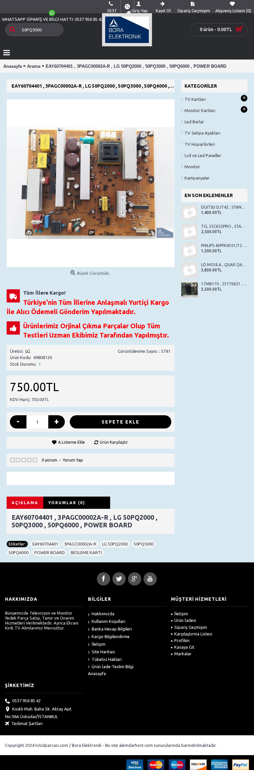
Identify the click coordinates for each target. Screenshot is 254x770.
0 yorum (49, 460)
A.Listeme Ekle (71, 442)
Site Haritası (103, 651)
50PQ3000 (143, 544)
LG (27, 351)
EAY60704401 (45, 544)
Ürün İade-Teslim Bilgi (113, 666)
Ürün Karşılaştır (114, 442)
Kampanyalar (197, 178)
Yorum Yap (73, 460)
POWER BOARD (49, 552)
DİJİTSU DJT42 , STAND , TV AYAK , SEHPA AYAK (224, 207)
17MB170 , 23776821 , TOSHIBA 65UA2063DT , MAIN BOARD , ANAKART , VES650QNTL (224, 284)
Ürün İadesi (185, 620)
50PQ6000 (18, 552)
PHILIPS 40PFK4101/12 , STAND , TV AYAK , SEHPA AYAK (224, 245)
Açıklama (25, 503)
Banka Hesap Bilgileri (112, 629)
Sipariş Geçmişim (190, 627)
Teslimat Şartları (27, 723)
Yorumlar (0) (66, 503)
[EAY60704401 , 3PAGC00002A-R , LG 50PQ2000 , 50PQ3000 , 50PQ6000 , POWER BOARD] (91, 183)
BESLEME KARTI (86, 552)
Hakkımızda (103, 613)
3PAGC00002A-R (80, 544)
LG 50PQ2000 (115, 544)
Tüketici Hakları (107, 659)
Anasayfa (97, 673)
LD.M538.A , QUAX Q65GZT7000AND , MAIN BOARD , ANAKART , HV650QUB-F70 (224, 265)
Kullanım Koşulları (108, 621)
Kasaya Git (184, 647)
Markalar (182, 653)
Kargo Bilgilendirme (111, 636)
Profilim (182, 640)
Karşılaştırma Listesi (193, 633)
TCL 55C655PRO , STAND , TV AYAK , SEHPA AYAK (224, 226)
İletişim (99, 644)
